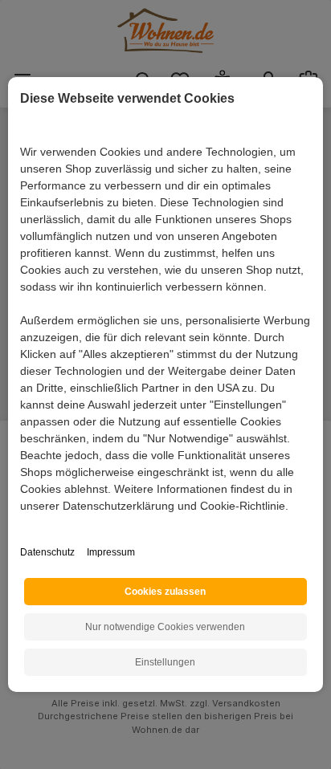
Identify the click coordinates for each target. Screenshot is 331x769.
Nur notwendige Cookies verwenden (165, 627)
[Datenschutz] (21, 524)
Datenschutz (47, 552)
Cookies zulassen (165, 591)
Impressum (111, 552)
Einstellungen (165, 662)
